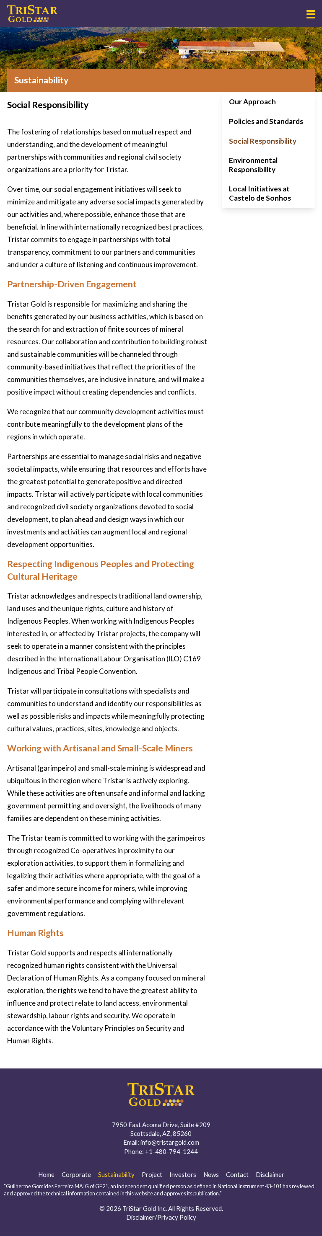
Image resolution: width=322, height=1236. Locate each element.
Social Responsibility (262, 141)
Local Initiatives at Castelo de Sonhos (260, 193)
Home (46, 1174)
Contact (237, 1174)
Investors (182, 1174)
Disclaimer (270, 1174)
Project (152, 1174)
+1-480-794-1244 (171, 1151)
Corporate (76, 1174)
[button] (310, 14)
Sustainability (116, 1174)
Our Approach (252, 101)
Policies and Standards (266, 121)
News (211, 1174)
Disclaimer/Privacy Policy (161, 1217)
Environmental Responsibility (253, 164)
